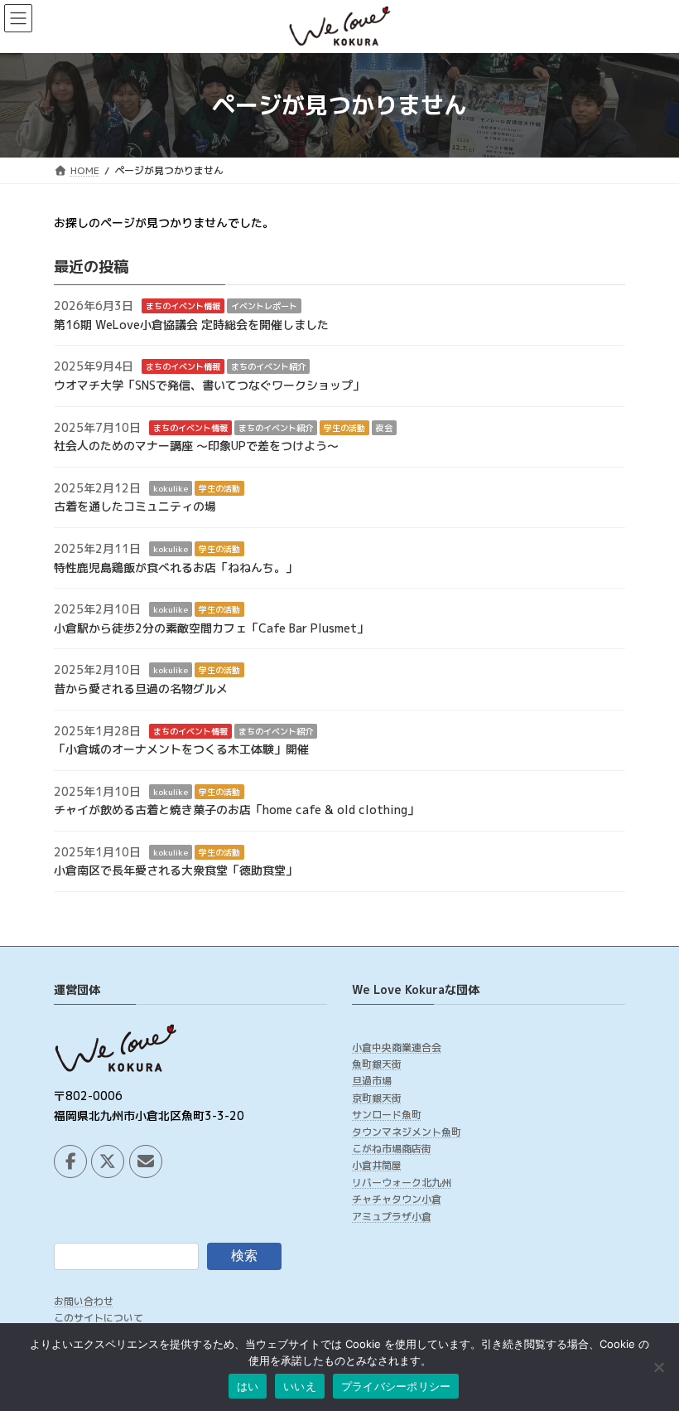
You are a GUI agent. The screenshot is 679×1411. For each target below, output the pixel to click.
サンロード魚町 (386, 1115)
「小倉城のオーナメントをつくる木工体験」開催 (181, 749)
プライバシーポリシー (396, 1386)
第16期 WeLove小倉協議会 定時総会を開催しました (191, 324)
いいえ (299, 1386)
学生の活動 (344, 427)
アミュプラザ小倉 (391, 1217)
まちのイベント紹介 (268, 366)
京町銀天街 (377, 1098)
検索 (244, 1256)
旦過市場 (372, 1081)
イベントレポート (264, 306)
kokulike (170, 488)
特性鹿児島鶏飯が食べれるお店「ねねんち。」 (175, 567)
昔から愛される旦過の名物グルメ (141, 688)
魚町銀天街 (377, 1064)
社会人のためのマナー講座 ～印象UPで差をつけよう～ (196, 445)
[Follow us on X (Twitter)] (107, 1161)
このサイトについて (98, 1318)
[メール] (145, 1161)
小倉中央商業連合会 (396, 1047)
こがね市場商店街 (391, 1149)
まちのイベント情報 (183, 306)
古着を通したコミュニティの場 (135, 506)
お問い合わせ (83, 1301)
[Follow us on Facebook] (70, 1161)
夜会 (384, 427)
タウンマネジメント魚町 (406, 1132)
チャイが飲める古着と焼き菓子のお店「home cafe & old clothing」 (236, 809)
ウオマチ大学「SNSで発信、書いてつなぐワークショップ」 (209, 385)
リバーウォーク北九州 (401, 1183)
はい (248, 1386)
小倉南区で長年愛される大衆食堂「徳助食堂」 (175, 870)
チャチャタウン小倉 (396, 1199)
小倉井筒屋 (377, 1165)
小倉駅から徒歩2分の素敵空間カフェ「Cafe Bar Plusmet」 (211, 628)
